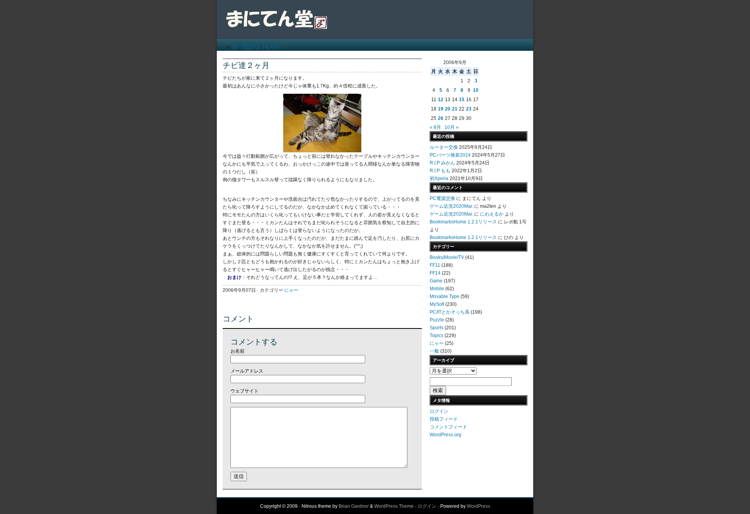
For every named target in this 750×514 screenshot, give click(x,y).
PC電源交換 (442, 198)
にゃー (291, 290)
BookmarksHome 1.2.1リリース (463, 222)
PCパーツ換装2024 (450, 155)
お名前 (237, 351)
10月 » (452, 127)
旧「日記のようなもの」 (258, 47)
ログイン (439, 411)
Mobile (437, 288)
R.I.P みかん (442, 163)
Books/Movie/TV (447, 257)
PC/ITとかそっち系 (450, 312)
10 (476, 90)
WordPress (478, 506)
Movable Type (444, 296)
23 (468, 109)
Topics (436, 335)
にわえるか (492, 214)
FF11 (435, 265)
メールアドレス (246, 371)
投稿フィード (444, 419)
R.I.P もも (440, 170)
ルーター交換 (444, 147)
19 (440, 109)
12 (440, 99)
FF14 (435, 273)
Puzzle (437, 320)
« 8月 (435, 127)
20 (447, 109)
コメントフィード (448, 427)
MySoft (437, 304)
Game (436, 281)
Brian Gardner (354, 506)
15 (461, 99)
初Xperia (439, 178)
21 (454, 109)
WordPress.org (445, 434)
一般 (434, 351)
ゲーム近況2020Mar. (451, 206)
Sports (436, 327)
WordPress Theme (394, 506)
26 (440, 118)
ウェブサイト (244, 391)
